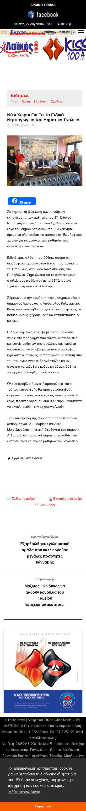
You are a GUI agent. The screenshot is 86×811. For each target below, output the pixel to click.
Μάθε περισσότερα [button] (24, 792)
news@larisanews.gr (43, 738)
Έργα (26, 101)
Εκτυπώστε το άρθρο (67, 498)
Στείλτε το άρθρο (23, 498)
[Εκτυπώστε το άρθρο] (50, 498)
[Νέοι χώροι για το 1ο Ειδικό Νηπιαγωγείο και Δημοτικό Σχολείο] (44, 160)
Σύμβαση (40, 101)
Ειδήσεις (20, 95)
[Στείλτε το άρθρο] (9, 498)
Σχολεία (57, 101)
